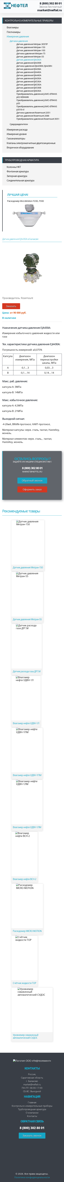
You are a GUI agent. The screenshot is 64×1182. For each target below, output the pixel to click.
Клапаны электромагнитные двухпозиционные (31, 143)
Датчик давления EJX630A (28, 90)
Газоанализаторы (16, 138)
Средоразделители (19, 124)
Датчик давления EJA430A (28, 59)
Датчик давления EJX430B (28, 62)
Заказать (11, 306)
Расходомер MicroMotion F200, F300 (25, 201)
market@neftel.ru (49, 10)
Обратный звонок (32, 480)
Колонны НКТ (14, 167)
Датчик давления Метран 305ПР (32, 44)
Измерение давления (18, 36)
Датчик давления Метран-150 (30, 47)
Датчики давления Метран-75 (30, 53)
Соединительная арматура (20, 180)
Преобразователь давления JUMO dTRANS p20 (36, 102)
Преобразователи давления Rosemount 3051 (37, 118)
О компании (32, 1112)
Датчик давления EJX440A (28, 72)
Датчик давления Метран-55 (30, 56)
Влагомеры (12, 27)
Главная (32, 1102)
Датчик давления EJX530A (28, 81)
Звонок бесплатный (50, 6)
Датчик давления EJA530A (28, 84)
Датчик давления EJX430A (28, 78)
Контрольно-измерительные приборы (29, 20)
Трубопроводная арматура (22, 160)
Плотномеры (13, 32)
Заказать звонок (32, 1135)
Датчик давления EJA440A (28, 75)
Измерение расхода (17, 129)
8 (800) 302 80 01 (51, 3)
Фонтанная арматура (18, 171)
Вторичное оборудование (20, 147)
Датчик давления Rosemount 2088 (32, 115)
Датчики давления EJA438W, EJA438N (34, 65)
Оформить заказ (32, 489)
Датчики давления (19, 40)
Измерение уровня (16, 134)
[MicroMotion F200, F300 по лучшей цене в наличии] (29, 215)
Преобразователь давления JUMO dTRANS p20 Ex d (36, 108)
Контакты (32, 1116)
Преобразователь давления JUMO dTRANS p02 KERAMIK (36, 95)
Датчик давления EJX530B (28, 87)
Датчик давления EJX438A (28, 68)
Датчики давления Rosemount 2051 (33, 112)
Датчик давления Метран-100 (30, 50)
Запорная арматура (17, 176)
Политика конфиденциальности (32, 1177)
